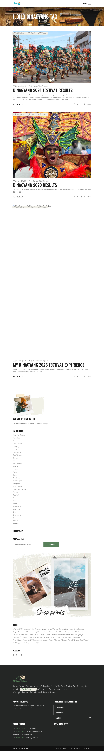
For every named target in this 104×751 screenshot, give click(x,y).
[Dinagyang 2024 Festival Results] (52, 57)
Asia (14, 441)
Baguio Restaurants (19, 632)
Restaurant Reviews (19, 489)
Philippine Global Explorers (45, 637)
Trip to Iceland (32, 728)
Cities (15, 449)
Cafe (46, 632)
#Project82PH (17, 629)
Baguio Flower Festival (75, 629)
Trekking (16, 643)
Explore (15, 458)
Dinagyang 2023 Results (35, 185)
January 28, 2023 (20, 181)
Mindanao (16, 478)
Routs (15, 498)
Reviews (15, 492)
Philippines (20, 33)
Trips (14, 512)
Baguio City (63, 629)
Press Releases (17, 486)
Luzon (15, 472)
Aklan (44, 629)
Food (14, 461)
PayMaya (16, 637)
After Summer (35, 629)
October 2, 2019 (20, 728)
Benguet (29, 632)
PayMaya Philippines (28, 637)
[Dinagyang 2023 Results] (52, 145)
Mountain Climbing (66, 634)
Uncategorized (17, 515)
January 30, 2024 (20, 86)
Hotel (26, 634)
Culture (56, 632)
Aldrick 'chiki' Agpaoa (39, 86)
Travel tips (16, 509)
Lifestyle (15, 469)
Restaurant (36, 640)
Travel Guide (83, 640)
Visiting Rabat (32, 737)
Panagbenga (79, 634)
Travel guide (17, 506)
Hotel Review (34, 634)
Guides (15, 634)
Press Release (17, 640)
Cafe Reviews (17, 443)
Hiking (21, 634)
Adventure (16, 438)
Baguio (55, 629)
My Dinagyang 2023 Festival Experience (48, 364)
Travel (32, 33)
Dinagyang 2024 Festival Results (43, 90)
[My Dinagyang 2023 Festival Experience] (52, 281)
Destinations (17, 452)
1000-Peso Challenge (19, 435)
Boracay (40, 632)
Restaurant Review (47, 640)
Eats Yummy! (17, 455)
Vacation (16, 518)
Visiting (15, 523)
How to (15, 466)
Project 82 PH (27, 640)
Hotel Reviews (17, 463)
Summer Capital (67, 640)
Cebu (50, 632)
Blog (35, 632)
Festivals (78, 632)
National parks (18, 481)
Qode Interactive (68, 748)
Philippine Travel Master (72, 637)
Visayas (43, 33)
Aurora (49, 629)
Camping (16, 446)
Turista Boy (24, 643)
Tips (14, 501)
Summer (57, 640)
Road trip (16, 495)
